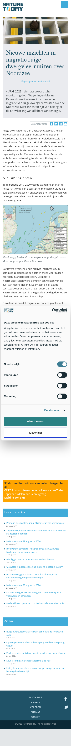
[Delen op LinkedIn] (61, 123)
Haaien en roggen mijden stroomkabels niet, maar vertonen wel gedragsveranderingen (32, 576)
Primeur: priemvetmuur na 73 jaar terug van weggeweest (35, 522)
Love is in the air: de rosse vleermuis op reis (28, 660)
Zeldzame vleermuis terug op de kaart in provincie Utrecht (36, 653)
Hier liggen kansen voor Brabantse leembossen (30, 559)
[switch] (62, 375)
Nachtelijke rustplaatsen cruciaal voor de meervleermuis (35, 603)
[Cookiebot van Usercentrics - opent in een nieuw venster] (52, 310)
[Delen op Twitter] (56, 123)
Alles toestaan (35, 421)
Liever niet (35, 432)
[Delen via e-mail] (65, 123)
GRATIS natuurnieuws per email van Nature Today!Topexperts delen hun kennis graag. (34, 494)
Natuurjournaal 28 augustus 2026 (23, 585)
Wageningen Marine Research (35, 81)
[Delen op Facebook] (51, 123)
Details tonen (52, 410)
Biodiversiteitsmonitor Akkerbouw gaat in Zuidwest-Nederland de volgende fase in (32, 550)
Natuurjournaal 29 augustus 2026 (23, 541)
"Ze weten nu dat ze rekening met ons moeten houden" (34, 566)
